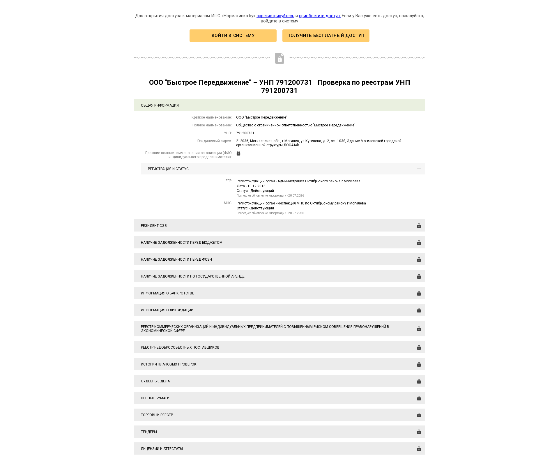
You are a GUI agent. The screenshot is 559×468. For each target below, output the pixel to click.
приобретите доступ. (320, 15)
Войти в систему (233, 35)
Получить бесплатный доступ (325, 35)
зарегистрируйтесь (275, 15)
